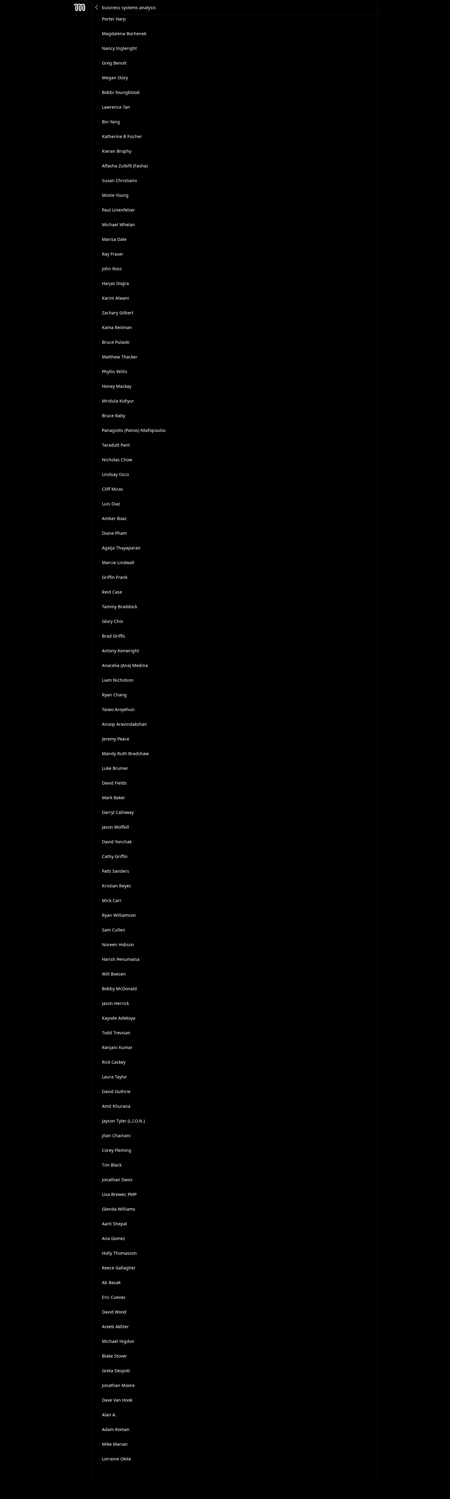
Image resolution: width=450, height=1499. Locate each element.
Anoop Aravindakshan (124, 724)
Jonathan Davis (117, 1179)
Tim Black (112, 1165)
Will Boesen (114, 974)
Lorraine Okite (116, 1459)
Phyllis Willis (114, 371)
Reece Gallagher (119, 1268)
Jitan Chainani (116, 1135)
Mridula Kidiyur (118, 401)
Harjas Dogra (115, 283)
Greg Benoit (114, 63)
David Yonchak (117, 842)
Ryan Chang (114, 695)
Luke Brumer (115, 768)
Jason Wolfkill (115, 827)
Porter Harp (114, 19)
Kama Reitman (117, 327)
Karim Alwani (115, 298)
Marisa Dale (114, 239)
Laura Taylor (114, 1077)
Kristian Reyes (116, 886)
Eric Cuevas (114, 1297)
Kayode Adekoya (118, 1018)
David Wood (114, 1312)
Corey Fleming (116, 1150)
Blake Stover (114, 1356)
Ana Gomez (113, 1238)
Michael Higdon (118, 1341)
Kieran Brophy (116, 151)
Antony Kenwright (120, 651)
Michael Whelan (118, 224)
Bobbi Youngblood (121, 92)
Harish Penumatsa (121, 959)
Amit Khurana (116, 1106)
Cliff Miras (112, 489)
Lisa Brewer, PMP (119, 1194)
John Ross (112, 269)
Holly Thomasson (119, 1253)
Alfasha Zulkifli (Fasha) (125, 166)
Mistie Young (115, 195)
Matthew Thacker (119, 357)
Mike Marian (115, 1444)
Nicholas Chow (117, 460)
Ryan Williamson (119, 915)
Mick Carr (112, 900)
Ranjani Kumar (117, 1047)
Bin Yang (111, 122)
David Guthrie (116, 1091)
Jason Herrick (115, 1003)
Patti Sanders (115, 871)
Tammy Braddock (119, 606)
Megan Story (115, 78)
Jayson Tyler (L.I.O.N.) (123, 1121)
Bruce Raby (113, 415)
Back (97, 7)
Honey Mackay (116, 386)
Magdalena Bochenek (124, 33)
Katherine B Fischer (122, 136)
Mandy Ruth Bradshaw (125, 753)
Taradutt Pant (116, 445)
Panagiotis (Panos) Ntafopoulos (134, 430)
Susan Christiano (119, 180)
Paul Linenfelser (118, 210)
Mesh (79, 7)
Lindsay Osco (115, 474)
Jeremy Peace (115, 739)
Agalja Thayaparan (121, 548)
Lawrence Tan (116, 107)
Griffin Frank (114, 577)
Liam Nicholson (117, 680)
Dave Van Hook (117, 1400)
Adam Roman (115, 1429)
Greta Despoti (116, 1370)
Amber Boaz (114, 518)
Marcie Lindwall (118, 562)
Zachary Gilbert (117, 313)
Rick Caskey (114, 1062)
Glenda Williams (118, 1209)
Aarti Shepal (114, 1224)
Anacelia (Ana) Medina (125, 665)
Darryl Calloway (118, 812)
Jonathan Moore (118, 1385)
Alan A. (109, 1415)
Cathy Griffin (115, 856)
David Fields (114, 783)
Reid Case (112, 592)
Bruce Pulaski (115, 342)
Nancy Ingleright (119, 48)
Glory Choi (112, 621)
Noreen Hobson (118, 944)
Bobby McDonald (119, 988)
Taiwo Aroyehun (118, 709)
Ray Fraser (112, 254)
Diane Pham (114, 533)
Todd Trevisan (116, 1033)
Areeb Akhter (115, 1326)
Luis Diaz (111, 504)
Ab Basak (111, 1282)
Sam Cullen (113, 930)
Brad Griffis (113, 636)
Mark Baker (113, 797)
